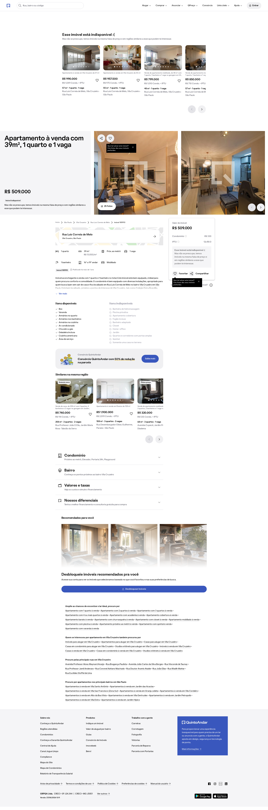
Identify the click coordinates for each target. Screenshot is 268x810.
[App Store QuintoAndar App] (220, 796)
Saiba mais (150, 359)
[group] (81, 71)
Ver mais (63, 294)
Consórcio (207, 6)
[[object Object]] (133, 147)
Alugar (145, 6)
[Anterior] (192, 109)
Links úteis (222, 6)
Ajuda (237, 6)
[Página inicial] (8, 5)
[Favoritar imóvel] (110, 138)
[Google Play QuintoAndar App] (203, 796)
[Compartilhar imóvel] (101, 138)
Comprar (160, 6)
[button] (109, 457)
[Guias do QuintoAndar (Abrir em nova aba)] (220, 783)
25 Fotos (108, 206)
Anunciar (176, 6)
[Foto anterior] (67, 57)
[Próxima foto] (95, 57)
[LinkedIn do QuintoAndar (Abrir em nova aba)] (226, 783)
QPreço (191, 6)
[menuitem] (146, 5)
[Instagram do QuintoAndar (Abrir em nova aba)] (215, 783)
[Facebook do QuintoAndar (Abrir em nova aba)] (209, 783)
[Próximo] (202, 109)
